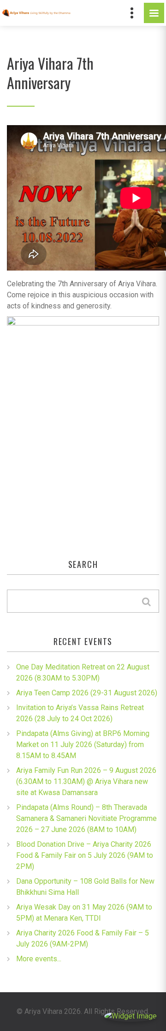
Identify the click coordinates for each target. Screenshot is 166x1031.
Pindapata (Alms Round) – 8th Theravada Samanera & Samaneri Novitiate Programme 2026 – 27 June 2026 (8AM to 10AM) (86, 818)
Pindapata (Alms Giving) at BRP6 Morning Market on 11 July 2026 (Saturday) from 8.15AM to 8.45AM (82, 744)
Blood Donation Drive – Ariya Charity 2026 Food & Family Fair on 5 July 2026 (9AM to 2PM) (84, 855)
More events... (38, 958)
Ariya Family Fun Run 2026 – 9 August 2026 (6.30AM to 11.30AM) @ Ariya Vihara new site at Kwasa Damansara (86, 781)
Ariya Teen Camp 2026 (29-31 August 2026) (86, 692)
